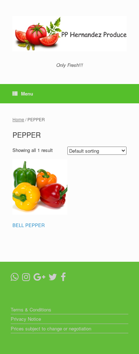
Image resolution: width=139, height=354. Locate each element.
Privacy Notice (26, 318)
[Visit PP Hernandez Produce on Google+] (39, 278)
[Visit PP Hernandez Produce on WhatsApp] (15, 278)
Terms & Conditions (31, 309)
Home (18, 119)
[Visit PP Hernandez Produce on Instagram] (26, 278)
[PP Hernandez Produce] (69, 33)
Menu (27, 93)
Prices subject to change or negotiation (51, 328)
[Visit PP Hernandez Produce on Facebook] (63, 278)
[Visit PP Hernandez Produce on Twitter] (52, 278)
